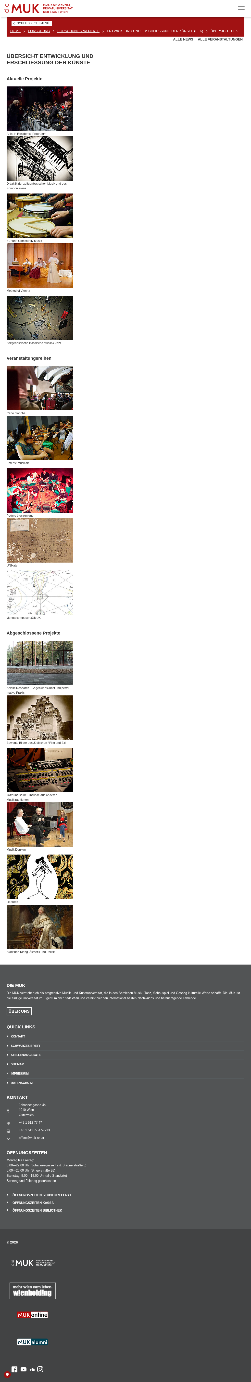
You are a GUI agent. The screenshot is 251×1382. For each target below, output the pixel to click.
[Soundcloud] (30, 1326)
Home (15, 31)
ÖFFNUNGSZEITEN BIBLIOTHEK (37, 1210)
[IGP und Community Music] (40, 215)
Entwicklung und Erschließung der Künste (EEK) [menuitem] (155, 31)
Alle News (183, 39)
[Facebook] (12, 1326)
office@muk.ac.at (31, 1138)
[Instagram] (39, 1326)
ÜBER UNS (19, 1011)
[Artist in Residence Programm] (40, 108)
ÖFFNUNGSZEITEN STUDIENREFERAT (42, 1195)
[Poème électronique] (40, 490)
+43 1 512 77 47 (30, 1122)
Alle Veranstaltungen (220, 39)
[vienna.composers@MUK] (40, 592)
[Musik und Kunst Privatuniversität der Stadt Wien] (42, 6)
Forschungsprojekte (78, 31)
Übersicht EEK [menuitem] (224, 31)
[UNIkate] (40, 540)
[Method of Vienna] (40, 265)
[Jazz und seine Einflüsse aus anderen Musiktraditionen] (40, 770)
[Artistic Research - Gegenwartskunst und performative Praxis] (40, 663)
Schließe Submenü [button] (33, 23)
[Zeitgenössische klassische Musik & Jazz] (40, 318)
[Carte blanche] (40, 388)
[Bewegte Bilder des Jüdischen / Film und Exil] (40, 717)
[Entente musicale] (40, 438)
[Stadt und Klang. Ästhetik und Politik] (40, 927)
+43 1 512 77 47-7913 (34, 1130)
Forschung (39, 31)
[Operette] (40, 877)
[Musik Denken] (40, 824)
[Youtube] (21, 1326)
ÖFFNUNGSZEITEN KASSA (33, 1203)
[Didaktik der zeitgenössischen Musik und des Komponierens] (40, 158)
